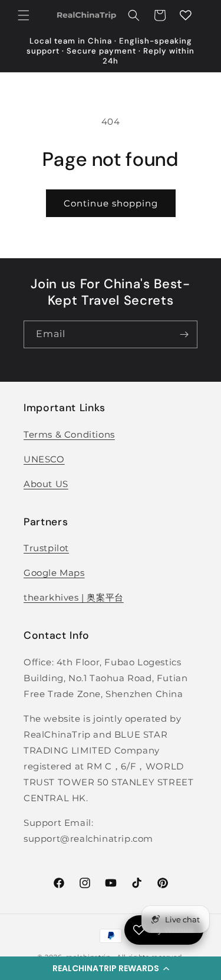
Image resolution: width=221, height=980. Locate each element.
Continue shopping (111, 203)
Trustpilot (46, 548)
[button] (110, 968)
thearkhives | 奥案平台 (74, 597)
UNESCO (44, 459)
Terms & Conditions (69, 434)
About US (46, 483)
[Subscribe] (184, 334)
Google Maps (54, 572)
